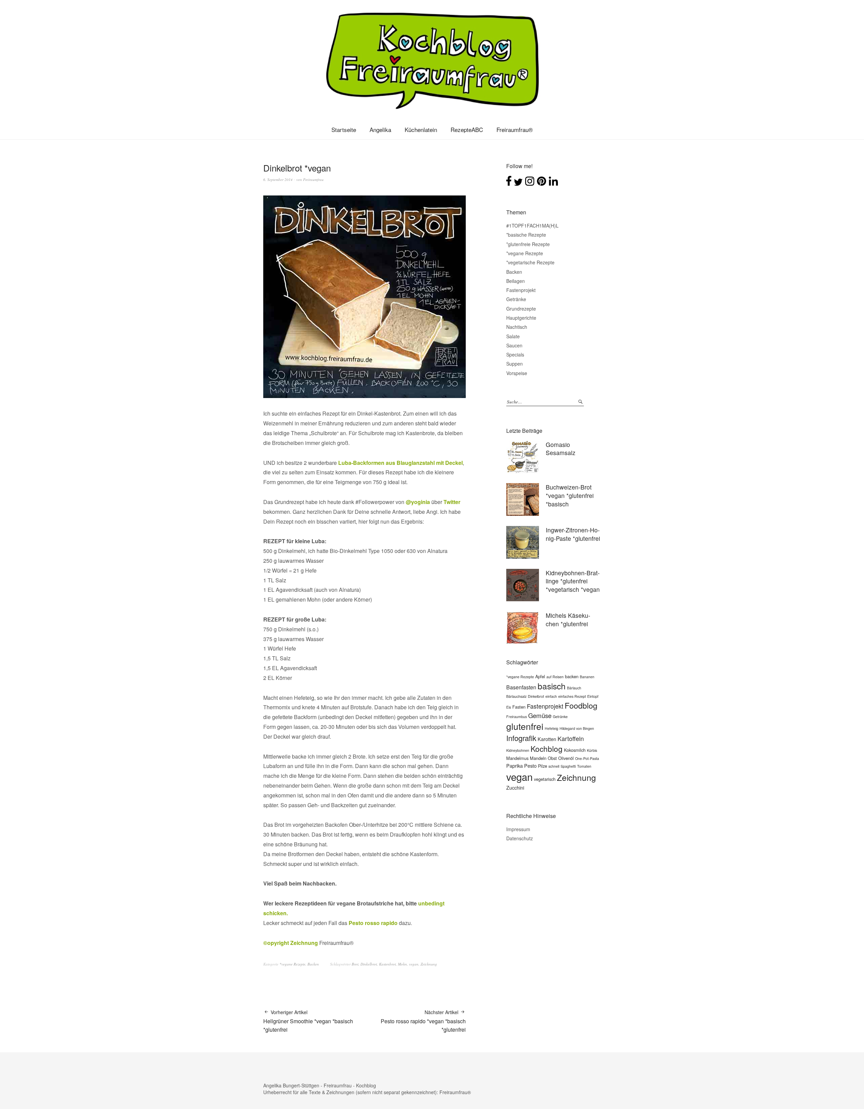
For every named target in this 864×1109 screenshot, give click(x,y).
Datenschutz (519, 838)
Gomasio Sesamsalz (560, 448)
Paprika (514, 765)
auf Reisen (555, 676)
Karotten (547, 738)
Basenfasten (521, 687)
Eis (508, 707)
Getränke (516, 299)
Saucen (514, 345)
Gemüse (539, 715)
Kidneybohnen (517, 750)
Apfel (540, 676)
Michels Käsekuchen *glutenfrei (568, 619)
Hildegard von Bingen (577, 728)
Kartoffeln (571, 738)
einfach (551, 696)
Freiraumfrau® (514, 129)
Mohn (402, 964)
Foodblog (581, 705)
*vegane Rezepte (292, 964)
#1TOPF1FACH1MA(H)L (532, 225)
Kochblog (547, 748)
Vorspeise (516, 373)
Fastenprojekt (521, 290)
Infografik (521, 738)
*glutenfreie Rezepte (528, 244)
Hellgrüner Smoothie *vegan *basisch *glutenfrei (308, 1021)
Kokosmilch (575, 750)
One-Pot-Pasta (587, 758)
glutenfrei (524, 726)
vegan (413, 964)
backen (571, 676)
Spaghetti (568, 766)
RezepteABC (467, 129)
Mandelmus (517, 758)
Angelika (380, 129)
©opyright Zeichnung (291, 943)
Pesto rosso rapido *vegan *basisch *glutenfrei (423, 1021)
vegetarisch (545, 779)
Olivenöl (566, 758)
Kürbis (592, 750)
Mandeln (538, 758)
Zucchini (515, 787)
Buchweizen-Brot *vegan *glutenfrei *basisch (570, 495)
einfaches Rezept (572, 696)
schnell (553, 766)
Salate (513, 336)
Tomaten (584, 766)
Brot (355, 964)
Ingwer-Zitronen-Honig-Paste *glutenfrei (573, 534)
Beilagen (515, 281)
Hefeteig (551, 728)
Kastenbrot (387, 964)
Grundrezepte (521, 308)
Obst (552, 758)
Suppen (514, 363)
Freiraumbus (516, 716)
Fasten (518, 707)
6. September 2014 (278, 179)
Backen (313, 964)
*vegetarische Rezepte (530, 262)
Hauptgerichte (521, 317)
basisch (552, 686)
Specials (515, 354)
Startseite (343, 129)
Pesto (530, 765)
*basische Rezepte (526, 234)
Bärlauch (574, 687)
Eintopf (592, 696)
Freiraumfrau (313, 179)
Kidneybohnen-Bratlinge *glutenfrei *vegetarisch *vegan (573, 581)
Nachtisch (516, 326)
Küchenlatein (421, 129)
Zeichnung (429, 964)
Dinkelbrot (368, 964)
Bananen (587, 676)
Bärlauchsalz (516, 696)
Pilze (542, 766)
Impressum (518, 829)
